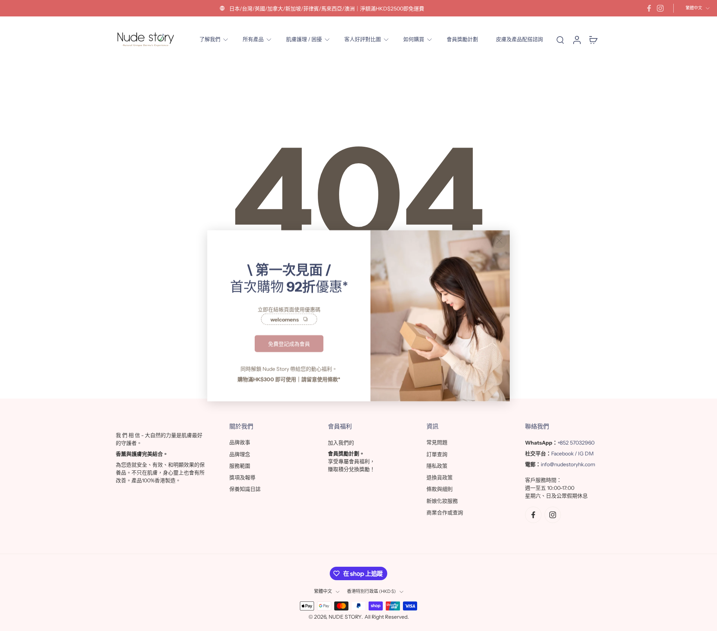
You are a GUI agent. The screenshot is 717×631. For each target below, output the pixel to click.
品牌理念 (239, 454)
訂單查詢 (436, 454)
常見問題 (436, 442)
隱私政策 (436, 466)
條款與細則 (439, 489)
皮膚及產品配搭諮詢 (519, 39)
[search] (560, 39)
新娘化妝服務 (442, 501)
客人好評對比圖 (362, 39)
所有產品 (253, 39)
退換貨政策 (439, 477)
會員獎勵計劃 (462, 39)
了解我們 (209, 39)
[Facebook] (649, 8)
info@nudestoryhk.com (568, 464)
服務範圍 (239, 466)
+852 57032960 (576, 443)
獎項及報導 (242, 477)
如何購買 (413, 39)
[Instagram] (660, 8)
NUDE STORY (345, 616)
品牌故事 (239, 442)
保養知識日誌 (245, 489)
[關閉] (499, 240)
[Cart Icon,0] (593, 39)
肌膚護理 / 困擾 (304, 39)
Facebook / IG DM (572, 454)
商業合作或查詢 (444, 512)
